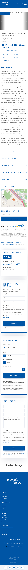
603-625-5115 (22, 3)
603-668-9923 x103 (11, 264)
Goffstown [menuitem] (3, 513)
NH (12, 242)
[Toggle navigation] (25, 4)
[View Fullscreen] (3, 196)
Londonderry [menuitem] (4, 517)
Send (14, 448)
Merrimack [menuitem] (3, 521)
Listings (8, 242)
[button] (2, 21)
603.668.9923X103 (15, 539)
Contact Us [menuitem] (4, 534)
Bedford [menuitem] (3, 509)
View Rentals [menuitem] (4, 498)
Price (4, 353)
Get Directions (14, 219)
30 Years (7, 347)
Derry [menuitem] (2, 511)
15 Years (14, 347)
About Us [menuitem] (3, 530)
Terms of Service (10, 454)
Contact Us (5, 272)
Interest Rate (7, 366)
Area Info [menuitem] (3, 506)
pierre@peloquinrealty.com (15, 546)
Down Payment (7, 359)
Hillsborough (18, 242)
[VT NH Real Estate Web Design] (14, 559)
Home (2, 242)
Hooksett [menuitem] (3, 515)
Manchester (6, 244)
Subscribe (14, 323)
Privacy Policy (6, 317)
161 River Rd (15, 543)
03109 (12, 244)
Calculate (14, 375)
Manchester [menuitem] (4, 519)
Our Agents (11, 272)
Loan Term (6, 344)
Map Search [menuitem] (4, 496)
